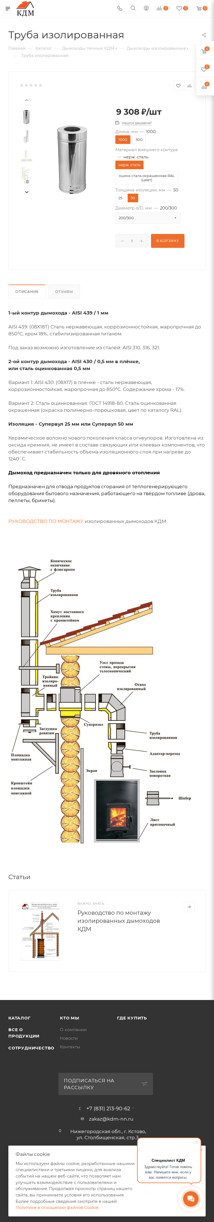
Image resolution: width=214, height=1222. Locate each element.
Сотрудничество (31, 1048)
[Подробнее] (189, 907)
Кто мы (69, 1018)
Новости (69, 1038)
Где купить (132, 1018)
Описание (26, 292)
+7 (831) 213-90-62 (108, 1108)
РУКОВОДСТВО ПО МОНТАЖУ (46, 521)
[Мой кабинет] (146, 8)
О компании (73, 1029)
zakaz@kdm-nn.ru (111, 1119)
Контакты (70, 1046)
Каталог (19, 1018)
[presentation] (26, 99)
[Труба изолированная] (72, 159)
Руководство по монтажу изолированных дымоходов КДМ (118, 920)
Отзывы (64, 292)
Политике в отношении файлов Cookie (57, 1207)
